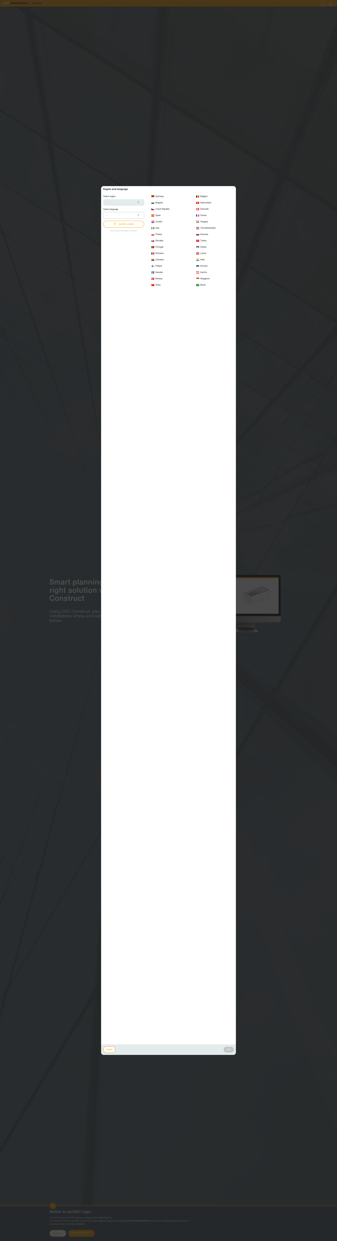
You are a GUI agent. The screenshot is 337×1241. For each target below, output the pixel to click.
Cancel (109, 1050)
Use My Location (126, 224)
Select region (109, 196)
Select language (110, 209)
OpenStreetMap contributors (126, 231)
